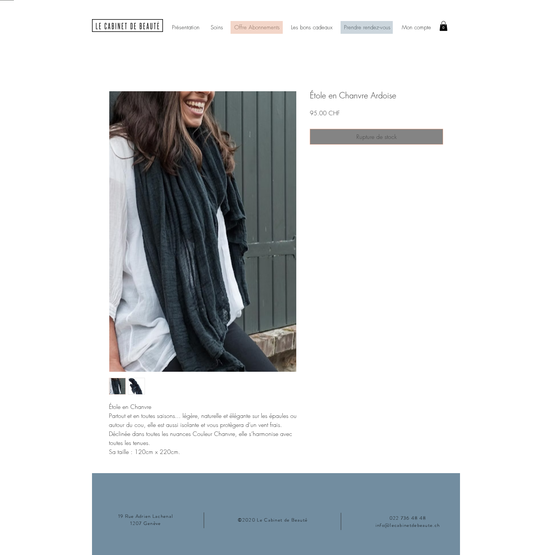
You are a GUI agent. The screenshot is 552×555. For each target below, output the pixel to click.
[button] (443, 26)
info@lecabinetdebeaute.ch (408, 525)
